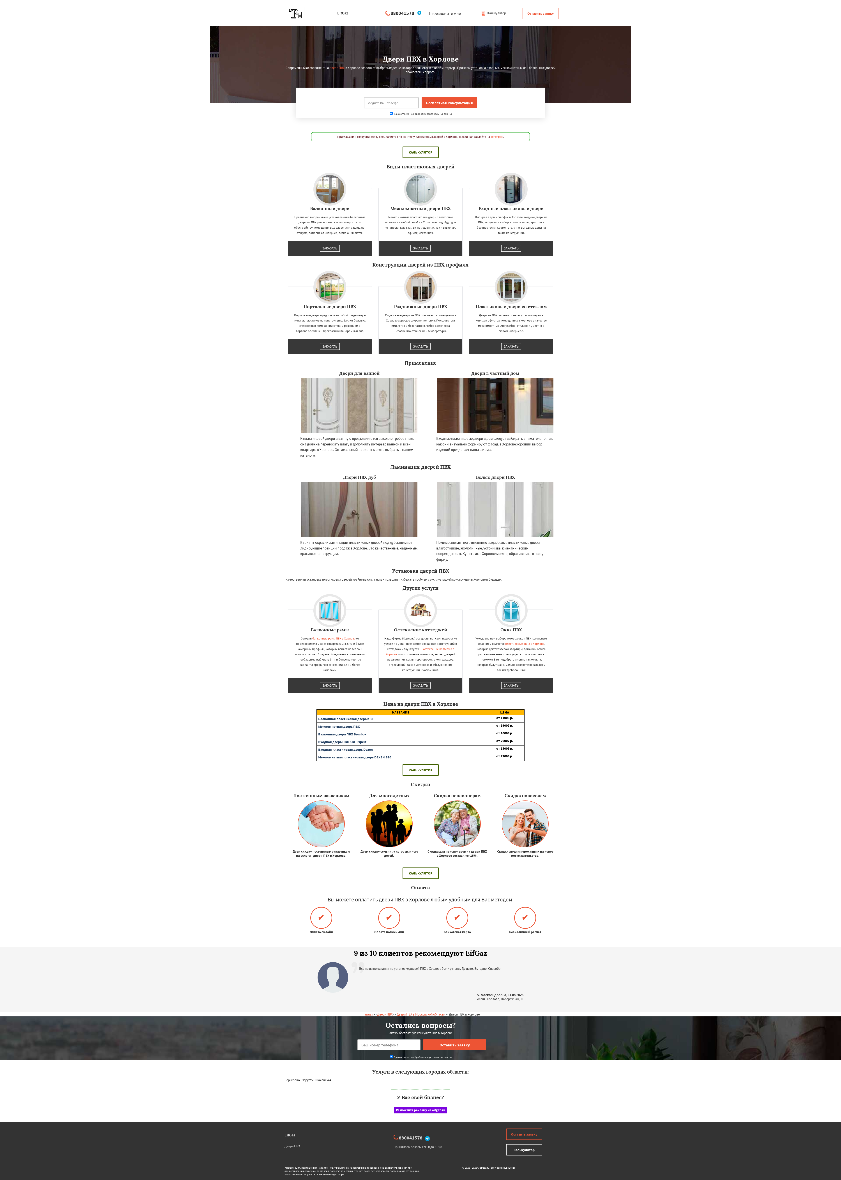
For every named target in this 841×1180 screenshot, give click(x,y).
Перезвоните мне (445, 13)
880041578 (402, 13)
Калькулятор (496, 13)
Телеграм (497, 137)
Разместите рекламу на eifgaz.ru (420, 1110)
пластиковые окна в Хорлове (524, 644)
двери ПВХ (337, 68)
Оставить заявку (540, 13)
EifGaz (289, 1135)
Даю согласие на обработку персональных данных (422, 113)
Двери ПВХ (385, 1014)
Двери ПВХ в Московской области (421, 1014)
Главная (367, 1014)
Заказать (329, 248)
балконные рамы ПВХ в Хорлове (333, 638)
